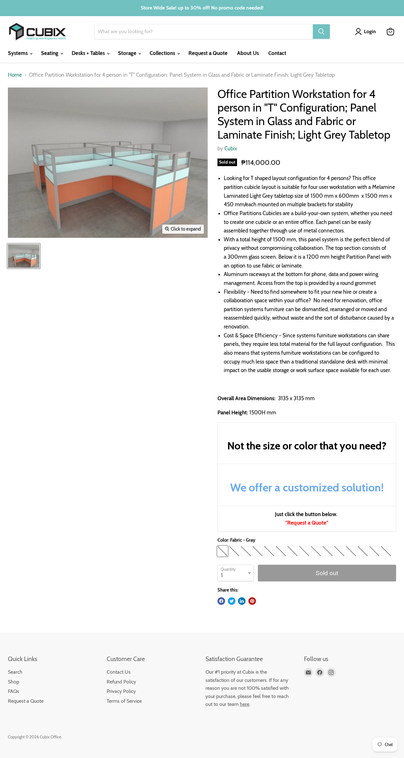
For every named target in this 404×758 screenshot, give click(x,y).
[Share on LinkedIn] (242, 601)
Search (15, 672)
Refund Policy (121, 682)
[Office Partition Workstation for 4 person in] (23, 256)
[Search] (321, 31)
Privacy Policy (121, 691)
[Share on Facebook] (221, 601)
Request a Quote (208, 53)
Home (15, 75)
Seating (50, 53)
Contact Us (119, 672)
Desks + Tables (89, 53)
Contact (277, 53)
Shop (13, 682)
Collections (163, 53)
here (244, 704)
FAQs (13, 691)
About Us (248, 53)
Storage (128, 53)
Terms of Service (124, 701)
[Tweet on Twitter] (231, 601)
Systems (18, 53)
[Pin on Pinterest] (252, 601)
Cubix (230, 148)
